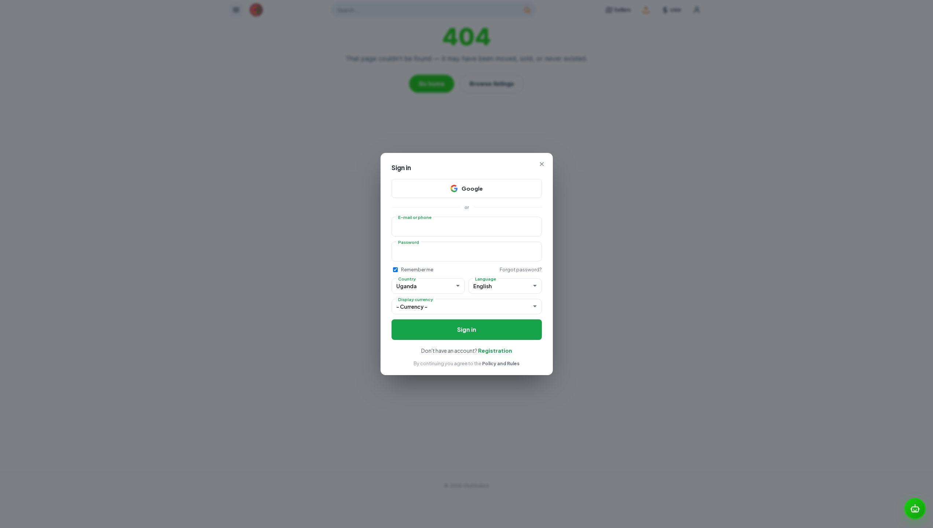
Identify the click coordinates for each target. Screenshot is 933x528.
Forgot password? (521, 269)
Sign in (466, 329)
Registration (495, 350)
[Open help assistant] (915, 508)
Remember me (417, 269)
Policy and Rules (500, 363)
